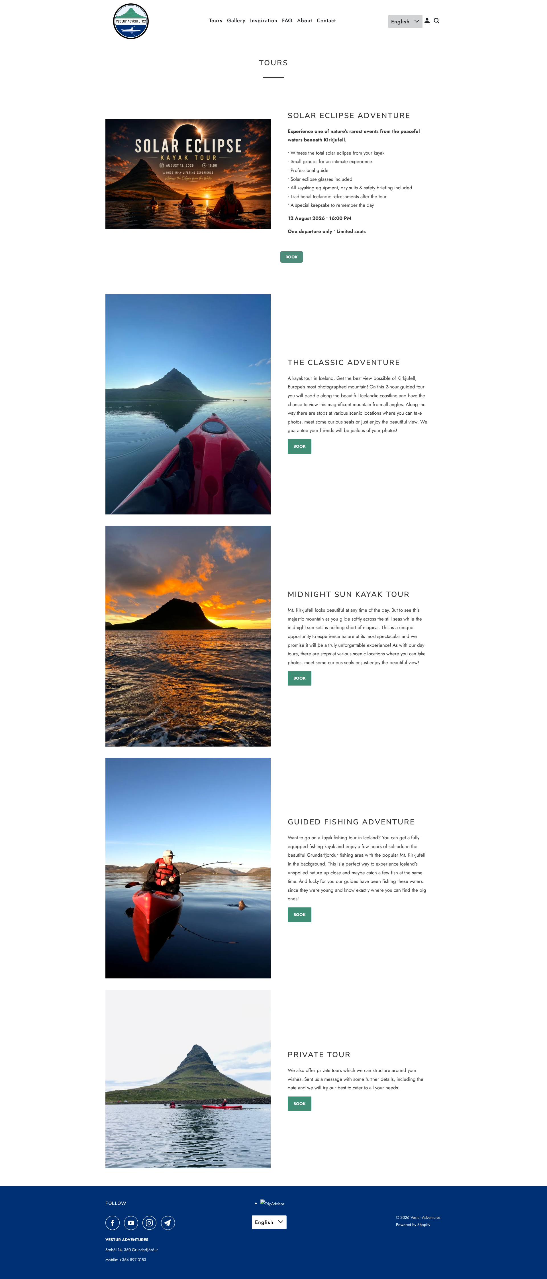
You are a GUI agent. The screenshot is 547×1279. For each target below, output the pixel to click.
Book (291, 257)
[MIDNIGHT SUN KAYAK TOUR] (188, 636)
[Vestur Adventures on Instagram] (151, 1223)
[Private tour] (188, 1079)
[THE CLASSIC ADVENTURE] (188, 404)
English (401, 21)
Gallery (236, 20)
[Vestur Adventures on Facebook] (114, 1223)
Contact (326, 20)
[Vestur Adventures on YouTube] (132, 1223)
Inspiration (263, 20)
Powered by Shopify (413, 1224)
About (304, 20)
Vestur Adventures (425, 1217)
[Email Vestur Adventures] (169, 1223)
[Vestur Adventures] (131, 21)
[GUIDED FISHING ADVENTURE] (188, 868)
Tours (216, 20)
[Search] (437, 21)
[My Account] (427, 21)
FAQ (287, 20)
